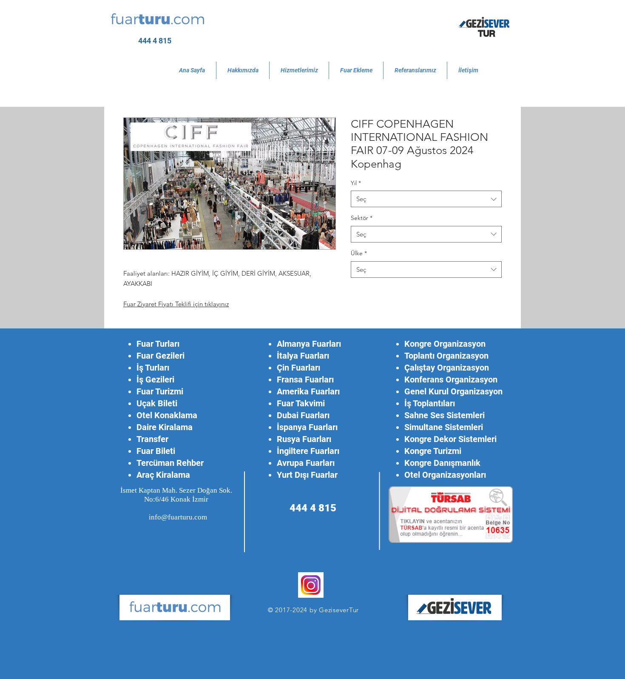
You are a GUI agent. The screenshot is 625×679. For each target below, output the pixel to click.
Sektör (361, 218)
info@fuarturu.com (178, 517)
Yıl (356, 183)
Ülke (359, 253)
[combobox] (426, 199)
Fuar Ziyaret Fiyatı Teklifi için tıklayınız (176, 304)
